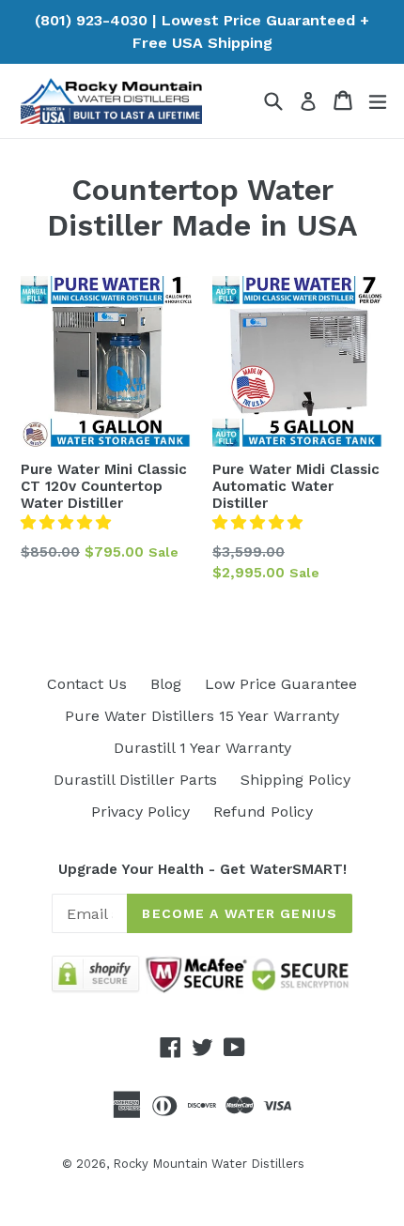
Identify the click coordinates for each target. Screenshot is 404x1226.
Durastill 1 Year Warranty (202, 748)
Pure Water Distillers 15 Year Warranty (202, 716)
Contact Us (87, 684)
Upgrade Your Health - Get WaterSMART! (202, 869)
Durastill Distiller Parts (135, 780)
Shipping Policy (295, 780)
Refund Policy (263, 811)
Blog (165, 684)
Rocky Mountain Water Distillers (208, 1164)
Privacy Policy (140, 811)
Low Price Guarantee (281, 684)
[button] (66, 522)
